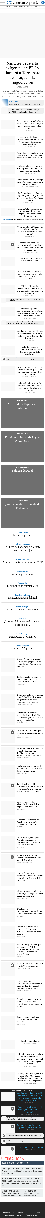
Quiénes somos (8, 1212)
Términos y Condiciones (25, 1212)
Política (29, 7)
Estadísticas (10, 1215)
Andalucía (8, 7)
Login (43, 2)
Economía (37, 7)
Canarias (22, 7)
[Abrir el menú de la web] (3, 2)
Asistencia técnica (33, 1215)
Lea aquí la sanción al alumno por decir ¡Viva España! (23, 219)
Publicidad (20, 1215)
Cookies (39, 1212)
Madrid (15, 7)
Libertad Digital (22, 3)
